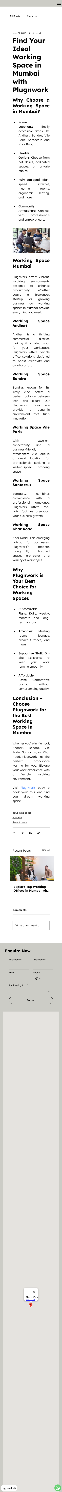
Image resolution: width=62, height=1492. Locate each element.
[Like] (57, 1487)
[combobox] (31, 991)
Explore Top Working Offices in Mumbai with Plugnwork (31, 888)
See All (46, 849)
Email (13, 972)
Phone (37, 972)
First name (15, 959)
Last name (39, 959)
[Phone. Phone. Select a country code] (38, 979)
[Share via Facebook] (14, 832)
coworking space (22, 812)
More (30, 16)
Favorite (17, 817)
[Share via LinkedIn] (30, 832)
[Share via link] (38, 832)
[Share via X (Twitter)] (22, 832)
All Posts (15, 16)
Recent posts (20, 822)
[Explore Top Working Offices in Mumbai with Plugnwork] (32, 868)
